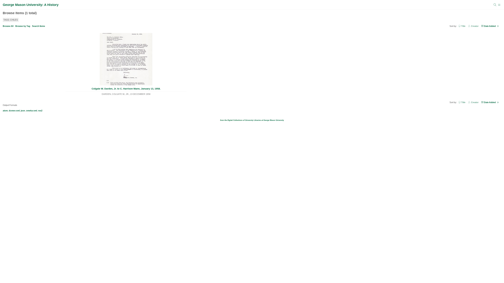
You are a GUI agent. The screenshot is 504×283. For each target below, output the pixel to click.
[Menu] (499, 5)
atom (5, 111)
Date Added (490, 26)
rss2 (40, 111)
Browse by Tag (22, 26)
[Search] (495, 5)
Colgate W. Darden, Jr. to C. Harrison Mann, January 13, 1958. (126, 88)
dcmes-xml (14, 111)
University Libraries (253, 120)
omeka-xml (31, 111)
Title (463, 26)
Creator (474, 26)
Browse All (8, 26)
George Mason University (273, 120)
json (23, 111)
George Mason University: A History (31, 5)
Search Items (38, 26)
